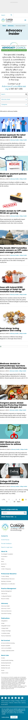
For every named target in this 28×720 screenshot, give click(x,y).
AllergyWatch (4, 620)
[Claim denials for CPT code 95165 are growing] (14, 200)
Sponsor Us (3, 564)
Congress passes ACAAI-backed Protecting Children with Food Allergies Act (13, 405)
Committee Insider (5, 633)
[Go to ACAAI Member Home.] (7, 20)
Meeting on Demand (6, 581)
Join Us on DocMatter (6, 648)
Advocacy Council (5, 608)
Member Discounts (5, 668)
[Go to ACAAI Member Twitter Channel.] (2, 698)
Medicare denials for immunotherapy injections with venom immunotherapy (13, 366)
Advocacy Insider (14, 140)
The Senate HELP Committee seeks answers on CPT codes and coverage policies (14, 250)
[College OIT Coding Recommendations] (14, 470)
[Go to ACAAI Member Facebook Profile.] (6, 698)
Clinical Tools (4, 593)
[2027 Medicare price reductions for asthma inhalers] (14, 431)
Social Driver (4, 704)
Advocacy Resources (6, 611)
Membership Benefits (6, 663)
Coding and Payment (6, 596)
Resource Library (5, 598)
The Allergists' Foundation (7, 554)
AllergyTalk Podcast (5, 625)
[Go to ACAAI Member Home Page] (12, 527)
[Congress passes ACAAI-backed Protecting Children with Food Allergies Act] (14, 392)
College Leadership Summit (7, 650)
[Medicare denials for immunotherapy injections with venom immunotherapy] (14, 353)
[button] (25, 20)
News (2, 561)
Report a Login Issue (6, 547)
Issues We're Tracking (6, 613)
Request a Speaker (5, 645)
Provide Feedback (6, 543)
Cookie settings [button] (5, 717)
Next (19, 502)
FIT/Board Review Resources (8, 578)
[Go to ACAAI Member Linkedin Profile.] (16, 698)
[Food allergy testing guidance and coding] (14, 317)
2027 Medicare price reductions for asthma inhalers (10, 444)
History (2, 559)
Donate (3, 658)
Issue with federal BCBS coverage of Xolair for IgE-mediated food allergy (12, 289)
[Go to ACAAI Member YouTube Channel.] (9, 698)
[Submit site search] (11, 15)
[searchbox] (14, 94)
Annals (2, 623)
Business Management (6, 591)
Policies (11, 702)
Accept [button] (14, 717)
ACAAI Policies (5, 539)
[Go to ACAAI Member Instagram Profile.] (12, 698)
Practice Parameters (6, 635)
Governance (4, 556)
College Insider (23, 140)
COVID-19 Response (6, 569)
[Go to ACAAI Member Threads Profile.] (22, 698)
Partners (3, 566)
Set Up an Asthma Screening (8, 643)
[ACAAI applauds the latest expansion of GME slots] (14, 124)
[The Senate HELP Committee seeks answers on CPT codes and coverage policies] (14, 237)
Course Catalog (5, 576)
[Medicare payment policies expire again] (14, 163)
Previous (5, 500)
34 (14, 502)
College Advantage (6, 630)
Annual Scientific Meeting (7, 660)
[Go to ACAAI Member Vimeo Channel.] (19, 698)
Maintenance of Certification (8, 583)
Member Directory (5, 665)
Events (2, 670)
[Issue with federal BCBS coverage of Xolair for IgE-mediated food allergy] (14, 276)
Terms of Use (17, 702)
